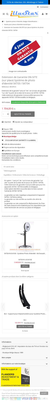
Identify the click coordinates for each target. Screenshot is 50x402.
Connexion (44, 7)
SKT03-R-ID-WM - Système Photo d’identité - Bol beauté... (25, 253)
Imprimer (7, 122)
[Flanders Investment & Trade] (15, 376)
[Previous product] (47, 32)
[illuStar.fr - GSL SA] (25, 14)
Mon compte (6, 357)
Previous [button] (3, 246)
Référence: (5, 87)
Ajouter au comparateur (24, 122)
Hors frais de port (30, 262)
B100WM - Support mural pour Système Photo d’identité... (25, 314)
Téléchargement (10, 171)
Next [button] (47, 246)
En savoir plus (9, 167)
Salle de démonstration (12, 144)
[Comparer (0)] (38, 7)
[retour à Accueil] (2, 21)
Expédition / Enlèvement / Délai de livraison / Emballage (24, 175)
